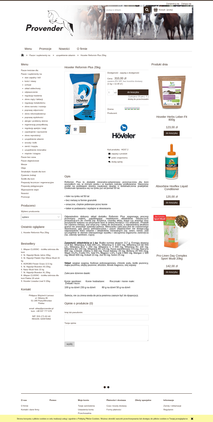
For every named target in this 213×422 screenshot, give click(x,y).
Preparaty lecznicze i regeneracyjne (37, 182)
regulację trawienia (33, 95)
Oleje (23, 168)
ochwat (28, 85)
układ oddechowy (33, 88)
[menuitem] (28, 48)
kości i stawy (30, 81)
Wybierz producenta (30, 211)
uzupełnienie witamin (34, 139)
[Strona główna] (50, 24)
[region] (106, 374)
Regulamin (168, 409)
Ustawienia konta (86, 409)
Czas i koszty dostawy (116, 406)
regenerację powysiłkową (36, 124)
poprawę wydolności (34, 117)
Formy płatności (113, 409)
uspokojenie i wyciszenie (36, 132)
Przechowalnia (84, 413)
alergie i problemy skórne (36, 121)
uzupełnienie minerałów (35, 150)
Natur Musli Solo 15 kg (33, 269)
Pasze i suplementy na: (31, 74)
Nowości (25, 193)
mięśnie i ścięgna (32, 153)
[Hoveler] (123, 131)
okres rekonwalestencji (35, 114)
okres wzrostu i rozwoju (35, 106)
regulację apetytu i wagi (35, 128)
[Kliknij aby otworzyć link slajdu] (106, 374)
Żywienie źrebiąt (28, 175)
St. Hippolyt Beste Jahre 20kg (36, 255)
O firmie (24, 406)
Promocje (25, 197)
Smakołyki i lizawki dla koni (33, 171)
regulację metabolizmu (35, 103)
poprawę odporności (34, 110)
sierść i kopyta (31, 146)
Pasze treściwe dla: (30, 70)
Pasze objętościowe (30, 161)
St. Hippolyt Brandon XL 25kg (36, 272)
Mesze (24, 164)
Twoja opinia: (70, 323)
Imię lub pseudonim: (73, 312)
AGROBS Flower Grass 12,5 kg (37, 264)
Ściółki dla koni (27, 179)
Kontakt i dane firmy (30, 409)
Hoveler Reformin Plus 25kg (36, 232)
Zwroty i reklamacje (172, 406)
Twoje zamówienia (86, 406)
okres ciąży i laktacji (34, 99)
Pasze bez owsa (28, 157)
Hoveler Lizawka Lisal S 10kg (36, 281)
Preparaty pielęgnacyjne (32, 186)
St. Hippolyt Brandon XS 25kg (36, 266)
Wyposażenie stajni (30, 190)
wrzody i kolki (31, 142)
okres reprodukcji (32, 135)
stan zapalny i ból (33, 77)
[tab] (105, 387)
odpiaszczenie (31, 92)
